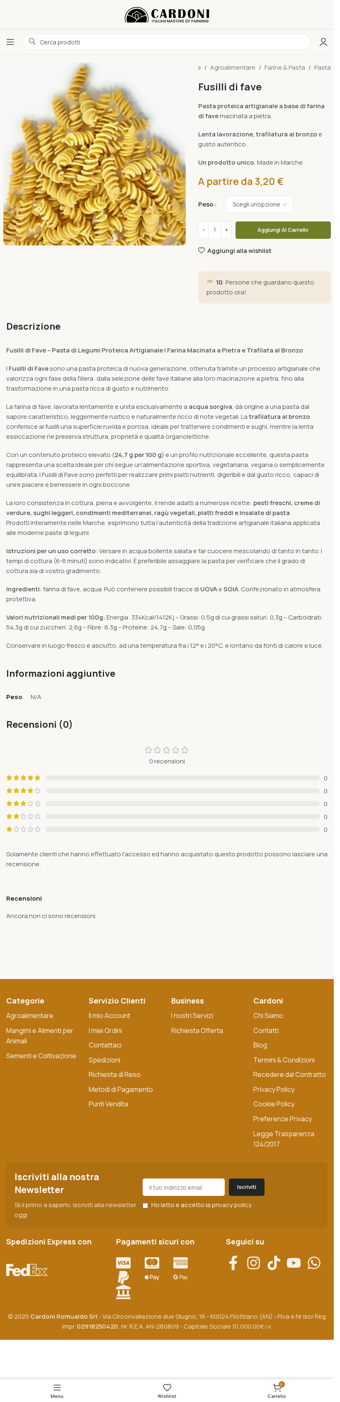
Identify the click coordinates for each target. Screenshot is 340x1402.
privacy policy (232, 1204)
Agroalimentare (232, 67)
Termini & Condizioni (284, 1059)
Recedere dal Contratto (289, 1074)
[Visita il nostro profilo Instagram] (256, 1263)
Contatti (266, 1030)
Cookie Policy (273, 1103)
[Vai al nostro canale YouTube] (297, 1263)
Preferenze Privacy (282, 1118)
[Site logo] (166, 14)
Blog (260, 1045)
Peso (206, 204)
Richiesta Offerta (197, 1030)
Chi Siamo (268, 1015)
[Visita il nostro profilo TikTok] (277, 1263)
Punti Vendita (108, 1103)
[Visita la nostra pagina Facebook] (236, 1263)
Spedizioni (104, 1059)
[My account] (323, 42)
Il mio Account (109, 1015)
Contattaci (105, 1045)
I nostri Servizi (192, 1015)
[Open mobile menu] (10, 42)
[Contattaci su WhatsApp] (317, 1263)
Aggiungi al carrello (282, 229)
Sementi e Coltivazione (41, 1055)
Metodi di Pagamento (121, 1089)
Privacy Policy (273, 1089)
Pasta (322, 67)
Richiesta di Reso (115, 1074)
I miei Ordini (105, 1030)
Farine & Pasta (285, 67)
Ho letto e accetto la (201, 1204)
